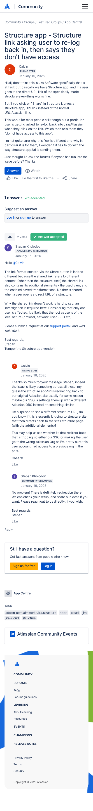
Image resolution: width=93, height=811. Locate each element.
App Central (73, 22)
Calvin (23, 66)
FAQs (17, 690)
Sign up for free (24, 566)
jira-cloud (12, 618)
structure (29, 618)
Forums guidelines (25, 697)
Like (15, 464)
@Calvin (18, 263)
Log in (11, 217)
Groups (29, 22)
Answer (13, 171)
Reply (9, 529)
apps (63, 613)
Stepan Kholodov (27, 246)
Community (30, 6)
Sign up (25, 217)
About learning (23, 712)
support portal (60, 326)
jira (84, 613)
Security (19, 771)
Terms (18, 764)
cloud (75, 613)
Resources (20, 718)
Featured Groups (49, 22)
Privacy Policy (23, 757)
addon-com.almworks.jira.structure (30, 613)
